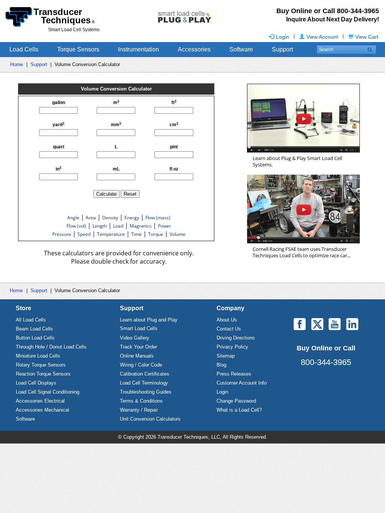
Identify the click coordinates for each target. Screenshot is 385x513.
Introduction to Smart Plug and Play (303, 118)
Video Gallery (134, 338)
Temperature (111, 234)
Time (136, 234)
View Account (322, 37)
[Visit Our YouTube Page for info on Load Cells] (335, 324)
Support (282, 49)
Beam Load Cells (34, 329)
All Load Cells (31, 320)
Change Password (236, 401)
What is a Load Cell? (239, 410)
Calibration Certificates (144, 374)
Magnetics (141, 226)
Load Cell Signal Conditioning (47, 392)
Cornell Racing (303, 209)
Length (99, 226)
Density (110, 217)
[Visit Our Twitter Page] (317, 324)
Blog (221, 365)
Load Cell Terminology (144, 383)
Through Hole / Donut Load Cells (51, 347)
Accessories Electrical (40, 401)
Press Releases (234, 374)
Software (241, 49)
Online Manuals (137, 356)
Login (282, 37)
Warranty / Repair (139, 410)
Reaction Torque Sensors (43, 374)
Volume (177, 234)
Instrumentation (138, 49)
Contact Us (229, 329)
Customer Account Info (242, 383)
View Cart (366, 37)
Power (164, 226)
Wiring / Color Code (141, 365)
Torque (155, 234)
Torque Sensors (78, 49)
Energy (131, 217)
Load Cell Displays (36, 383)
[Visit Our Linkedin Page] (352, 324)
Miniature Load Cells (38, 356)
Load (118, 226)
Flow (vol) (76, 226)
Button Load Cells (35, 338)
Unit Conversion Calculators (150, 419)
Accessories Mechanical (42, 410)
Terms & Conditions (141, 401)
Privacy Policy (232, 347)
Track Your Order (138, 347)
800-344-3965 (326, 362)
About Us (227, 320)
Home (16, 64)
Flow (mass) (158, 217)
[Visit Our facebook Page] (300, 324)
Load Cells (23, 49)
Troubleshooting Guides (145, 392)
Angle (73, 217)
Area (91, 217)
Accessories (194, 49)
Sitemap (226, 356)
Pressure (61, 234)
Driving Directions (236, 338)
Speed (84, 234)
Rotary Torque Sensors (41, 365)
